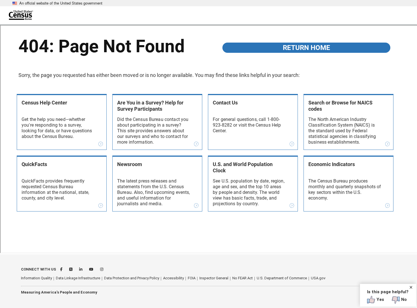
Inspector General (213, 278)
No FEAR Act (242, 278)
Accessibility (173, 278)
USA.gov (318, 278)
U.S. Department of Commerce (282, 278)
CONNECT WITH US (38, 269)
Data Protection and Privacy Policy (131, 278)
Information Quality (36, 278)
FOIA (191, 278)
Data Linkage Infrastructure (78, 278)
